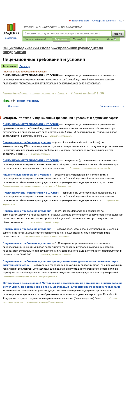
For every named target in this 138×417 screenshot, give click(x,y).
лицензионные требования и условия (27, 174)
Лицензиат (14, 106)
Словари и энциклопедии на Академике (52, 27)
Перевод (24, 66)
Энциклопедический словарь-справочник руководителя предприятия (37, 39)
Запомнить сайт (80, 20)
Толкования (61, 39)
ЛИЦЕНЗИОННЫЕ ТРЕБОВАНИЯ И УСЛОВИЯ (31, 124)
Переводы (78, 39)
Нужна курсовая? (28, 100)
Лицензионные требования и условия (27, 142)
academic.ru (11, 38)
